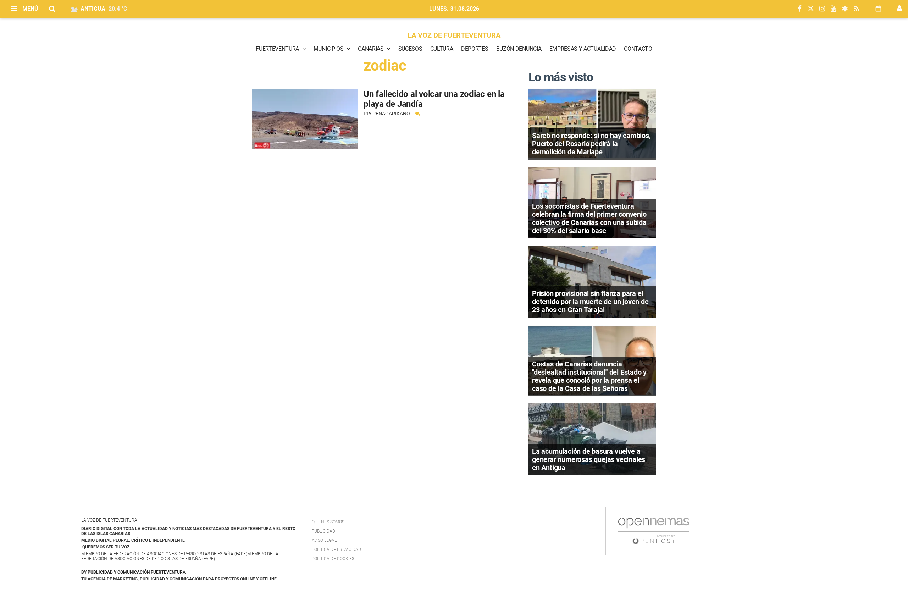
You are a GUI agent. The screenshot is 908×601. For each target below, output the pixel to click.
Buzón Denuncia (519, 48)
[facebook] (799, 9)
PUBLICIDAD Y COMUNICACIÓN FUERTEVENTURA (137, 572)
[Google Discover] (845, 9)
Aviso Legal (324, 540)
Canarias (371, 48)
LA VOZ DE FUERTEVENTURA (454, 35)
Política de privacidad (336, 549)
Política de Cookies (333, 558)
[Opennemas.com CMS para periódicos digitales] (653, 530)
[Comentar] (417, 113)
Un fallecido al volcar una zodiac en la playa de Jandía (434, 99)
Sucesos (410, 48)
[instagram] (822, 9)
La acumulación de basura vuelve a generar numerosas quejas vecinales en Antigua (588, 459)
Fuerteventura (278, 48)
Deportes (474, 48)
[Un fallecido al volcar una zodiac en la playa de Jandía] (305, 119)
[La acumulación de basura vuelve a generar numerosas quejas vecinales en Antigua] (592, 438)
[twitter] (810, 9)
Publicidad (323, 531)
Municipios (329, 48)
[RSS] (856, 9)
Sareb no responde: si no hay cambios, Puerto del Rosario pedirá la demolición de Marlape (591, 143)
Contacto (638, 48)
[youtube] (833, 9)
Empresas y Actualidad (582, 48)
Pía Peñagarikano (387, 113)
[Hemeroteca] (878, 8)
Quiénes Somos (328, 521)
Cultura (441, 48)
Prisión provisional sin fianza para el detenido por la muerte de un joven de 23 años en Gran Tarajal (590, 301)
